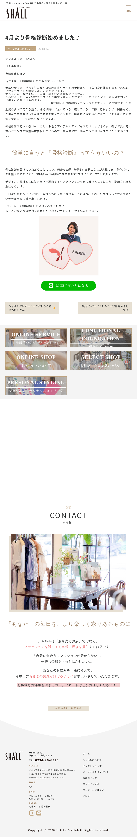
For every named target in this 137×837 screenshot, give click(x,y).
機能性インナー (91, 777)
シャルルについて (92, 759)
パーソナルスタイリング (96, 771)
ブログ (86, 795)
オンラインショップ (93, 789)
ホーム (86, 753)
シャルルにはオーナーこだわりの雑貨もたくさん (30, 308)
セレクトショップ (92, 765)
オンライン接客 (91, 783)
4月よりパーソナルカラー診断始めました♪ (105, 308)
